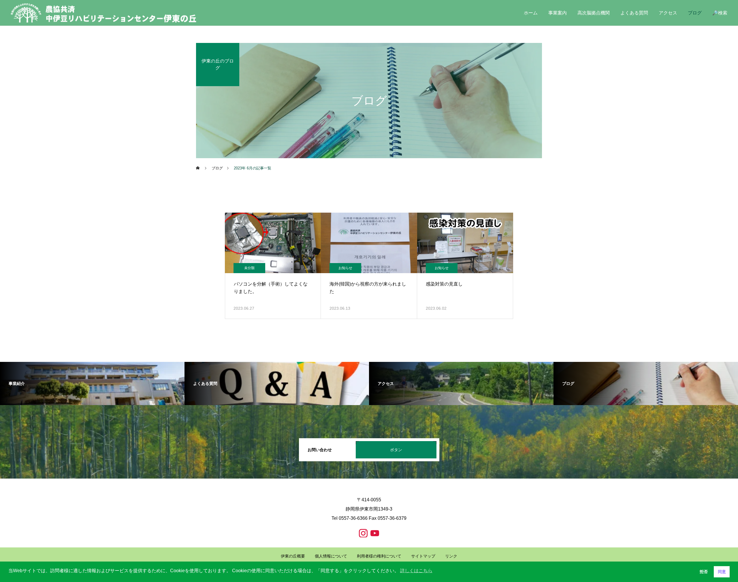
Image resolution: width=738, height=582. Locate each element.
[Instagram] (363, 533)
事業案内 (557, 12)
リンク (451, 556)
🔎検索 (719, 12)
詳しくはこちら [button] (416, 570)
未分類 (249, 268)
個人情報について (331, 556)
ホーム (531, 12)
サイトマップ (423, 556)
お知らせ (345, 268)
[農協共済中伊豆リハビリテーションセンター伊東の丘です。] (104, 13)
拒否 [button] (704, 571)
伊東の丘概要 (293, 556)
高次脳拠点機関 (593, 12)
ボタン (396, 449)
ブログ (695, 12)
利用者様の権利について (379, 556)
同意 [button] (722, 571)
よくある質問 (634, 12)
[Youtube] (374, 533)
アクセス (668, 12)
